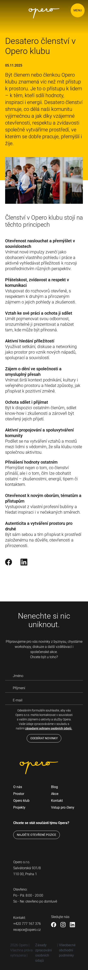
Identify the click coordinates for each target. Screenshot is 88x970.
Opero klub (21, 801)
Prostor (18, 794)
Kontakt (57, 801)
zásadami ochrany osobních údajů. (48, 728)
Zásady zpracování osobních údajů (43, 953)
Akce (54, 794)
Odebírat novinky (44, 738)
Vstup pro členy (62, 807)
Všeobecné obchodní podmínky (67, 950)
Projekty (19, 807)
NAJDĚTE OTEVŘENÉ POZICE (36, 834)
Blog (54, 787)
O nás (17, 787)
